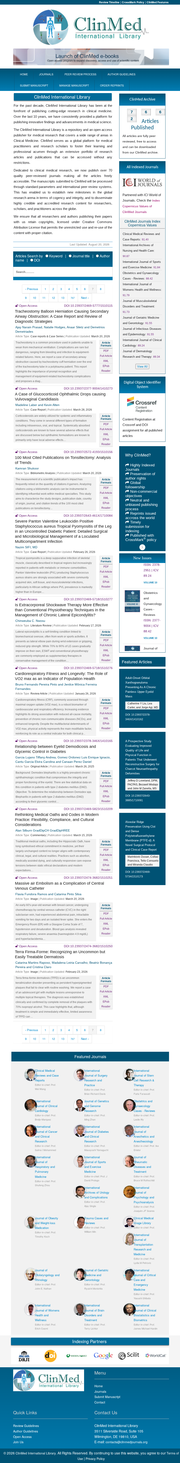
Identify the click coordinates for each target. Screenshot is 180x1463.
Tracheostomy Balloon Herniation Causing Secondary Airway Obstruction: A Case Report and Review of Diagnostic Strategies (62, 316)
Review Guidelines (26, 1425)
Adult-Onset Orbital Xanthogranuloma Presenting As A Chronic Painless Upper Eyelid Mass (140, 687)
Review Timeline (109, 2)
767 (73, 297)
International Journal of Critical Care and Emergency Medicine (145, 1280)
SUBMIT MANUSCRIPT (34, 85)
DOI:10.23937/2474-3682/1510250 (88, 946)
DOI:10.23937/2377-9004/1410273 (88, 388)
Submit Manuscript (107, 1396)
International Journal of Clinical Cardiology (46, 1106)
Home (98, 1386)
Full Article (106, 355)
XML (106, 361)
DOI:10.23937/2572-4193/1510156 (88, 452)
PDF (106, 350)
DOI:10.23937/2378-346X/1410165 (88, 741)
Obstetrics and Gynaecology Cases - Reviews (144, 1106)
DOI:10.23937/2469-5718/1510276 (88, 668)
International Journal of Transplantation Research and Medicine (143, 1244)
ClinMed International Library (36, 1453)
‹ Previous (31, 289)
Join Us (18, 1442)
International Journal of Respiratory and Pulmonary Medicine (45, 1166)
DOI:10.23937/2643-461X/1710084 (88, 515)
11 (43, 298)
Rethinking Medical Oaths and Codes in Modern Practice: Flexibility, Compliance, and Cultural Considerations (57, 819)
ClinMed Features (158, 2)
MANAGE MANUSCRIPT (74, 85)
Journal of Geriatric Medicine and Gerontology (96, 1275)
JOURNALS (46, 74)
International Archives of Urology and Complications (96, 1192)
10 (34, 298)
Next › (85, 298)
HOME (24, 74)
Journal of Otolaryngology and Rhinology (47, 1275)
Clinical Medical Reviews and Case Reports (47, 1075)
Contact (99, 1402)
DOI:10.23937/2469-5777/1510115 (88, 305)
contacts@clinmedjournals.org (127, 1442)
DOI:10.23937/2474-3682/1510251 (88, 877)
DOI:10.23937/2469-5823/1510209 (88, 809)
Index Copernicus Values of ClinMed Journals (141, 206)
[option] (26, 1356)
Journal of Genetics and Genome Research (96, 1106)
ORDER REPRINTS (112, 85)
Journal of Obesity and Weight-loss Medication (46, 1223)
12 (53, 298)
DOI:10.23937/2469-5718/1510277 (88, 599)
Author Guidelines (25, 1431)
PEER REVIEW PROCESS (80, 74)
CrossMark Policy (133, 2)
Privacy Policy (95, 1458)
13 (62, 298)
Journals (100, 1391)
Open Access (22, 1436)
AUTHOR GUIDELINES (121, 74)
